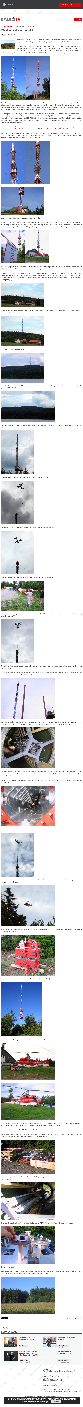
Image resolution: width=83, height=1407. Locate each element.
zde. (47, 1401)
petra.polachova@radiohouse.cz (64, 1371)
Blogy (12, 26)
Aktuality (21, 1346)
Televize (65, 1346)
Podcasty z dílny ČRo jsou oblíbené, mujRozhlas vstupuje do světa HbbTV (28, 1353)
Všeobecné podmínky (50, 1389)
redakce (78, 1318)
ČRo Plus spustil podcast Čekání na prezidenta (27, 1338)
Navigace (5, 4)
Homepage (5, 26)
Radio (26, 1346)
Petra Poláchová (25, 1348)
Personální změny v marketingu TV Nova (64, 1352)
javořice (18, 1328)
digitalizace (10, 1328)
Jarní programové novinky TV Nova (66, 1338)
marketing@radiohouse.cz (51, 1385)
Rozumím (56, 1402)
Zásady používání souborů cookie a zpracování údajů (60, 1391)
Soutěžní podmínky (64, 1389)
